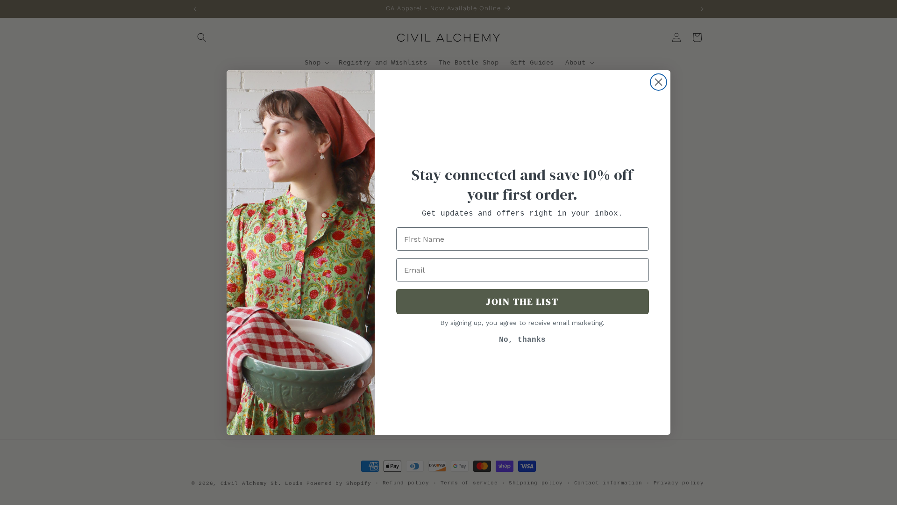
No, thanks (522, 340)
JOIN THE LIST (522, 301)
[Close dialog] (658, 82)
